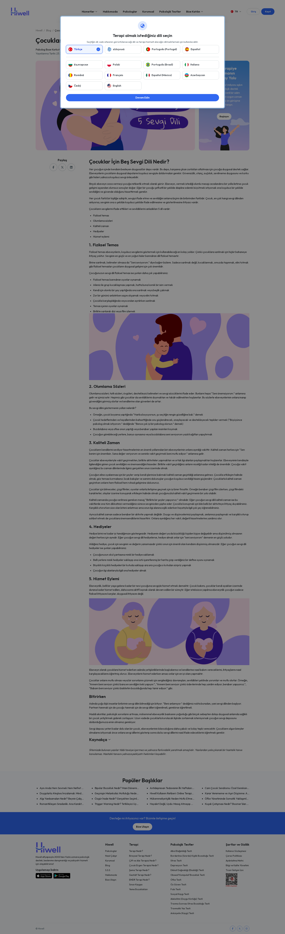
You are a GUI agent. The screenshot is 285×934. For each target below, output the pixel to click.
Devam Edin (142, 97)
